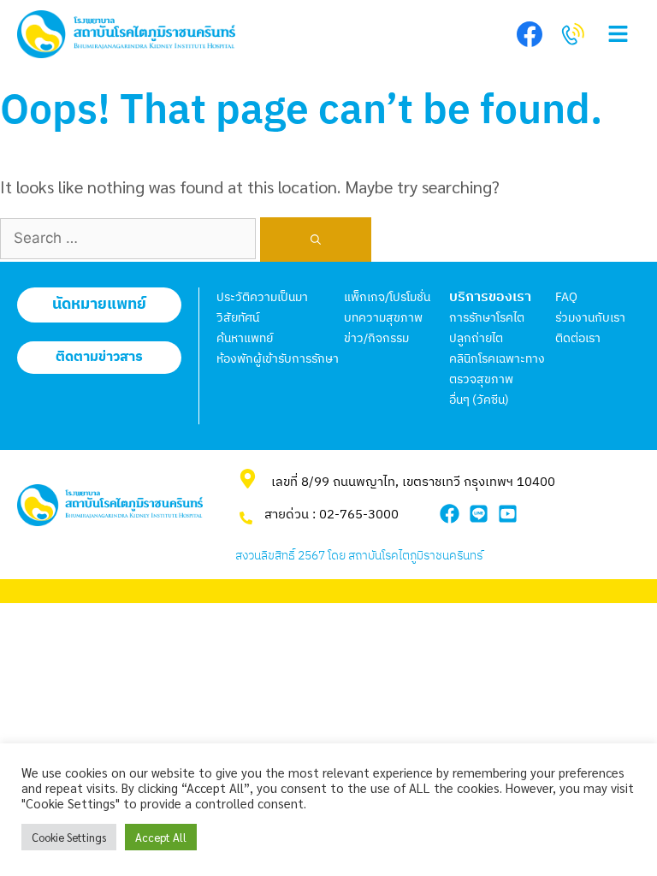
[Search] (315, 239)
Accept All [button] (160, 837)
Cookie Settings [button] (69, 837)
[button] (618, 34)
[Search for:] (130, 236)
